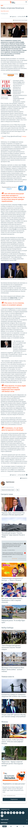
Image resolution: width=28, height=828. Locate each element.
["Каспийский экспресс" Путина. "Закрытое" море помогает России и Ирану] (14, 524)
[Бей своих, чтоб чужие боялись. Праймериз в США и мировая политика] (14, 590)
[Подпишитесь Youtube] (11, 813)
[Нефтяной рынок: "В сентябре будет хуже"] (14, 612)
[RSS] (20, 813)
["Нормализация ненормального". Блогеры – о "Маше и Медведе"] (14, 570)
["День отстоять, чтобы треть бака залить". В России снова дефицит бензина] (14, 731)
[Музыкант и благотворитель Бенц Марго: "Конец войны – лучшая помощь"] (14, 659)
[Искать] (24, 826)
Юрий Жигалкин (5, 11)
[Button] (13, 16)
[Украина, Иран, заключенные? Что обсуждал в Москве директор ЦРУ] (14, 504)
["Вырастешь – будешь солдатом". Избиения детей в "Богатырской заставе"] (14, 753)
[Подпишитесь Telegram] (14, 813)
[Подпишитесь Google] (2, 813)
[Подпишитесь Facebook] (5, 813)
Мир (2, 5)
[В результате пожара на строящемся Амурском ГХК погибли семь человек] (14, 686)
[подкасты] (11, 826)
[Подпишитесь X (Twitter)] (8, 813)
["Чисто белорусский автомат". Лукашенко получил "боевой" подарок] (14, 637)
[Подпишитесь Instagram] (17, 813)
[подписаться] (2, 815)
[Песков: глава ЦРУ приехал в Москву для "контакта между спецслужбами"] (14, 706)
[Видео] (17, 826)
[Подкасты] (23, 813)
